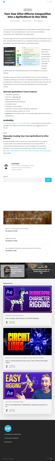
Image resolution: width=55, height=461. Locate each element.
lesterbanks (15, 21)
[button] (51, 1)
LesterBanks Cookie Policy (12, 434)
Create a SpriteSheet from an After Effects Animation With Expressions (28, 151)
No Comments (38, 21)
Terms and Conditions (11, 438)
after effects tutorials (17, 315)
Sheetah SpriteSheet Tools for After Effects (17, 123)
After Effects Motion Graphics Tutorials (22, 358)
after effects (28, 9)
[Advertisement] (27, 196)
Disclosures (8, 442)
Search (5, 176)
